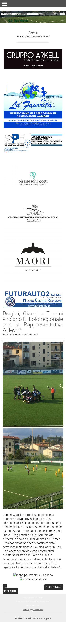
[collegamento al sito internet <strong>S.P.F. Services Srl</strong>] (33, 142)
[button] (4, 3)
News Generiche (41, 36)
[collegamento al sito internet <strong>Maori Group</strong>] (33, 256)
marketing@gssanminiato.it (33, 610)
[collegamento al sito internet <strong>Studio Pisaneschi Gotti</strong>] (33, 178)
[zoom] (33, 426)
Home (20, 36)
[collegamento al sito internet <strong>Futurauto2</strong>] (33, 298)
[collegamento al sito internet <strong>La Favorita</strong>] (33, 100)
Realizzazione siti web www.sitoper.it (33, 618)
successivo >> (53, 587)
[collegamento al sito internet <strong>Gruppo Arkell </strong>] (33, 58)
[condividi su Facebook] (33, 579)
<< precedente (9, 589)
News (28, 36)
